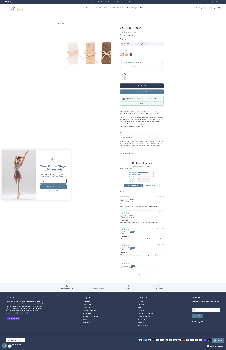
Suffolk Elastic (61, 23)
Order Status (87, 308)
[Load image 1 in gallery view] (89, 53)
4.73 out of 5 (146, 167)
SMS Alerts (141, 322)
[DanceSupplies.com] (14, 8)
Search (85, 320)
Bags (128, 8)
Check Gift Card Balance (145, 314)
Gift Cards (141, 311)
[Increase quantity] (133, 78)
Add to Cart (142, 86)
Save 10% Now (53, 187)
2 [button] (139, 274)
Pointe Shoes (103, 8)
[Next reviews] (162, 64)
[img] (124, 197)
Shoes (95, 8)
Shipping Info (87, 305)
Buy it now (142, 92)
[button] (124, 32)
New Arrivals (87, 8)
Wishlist (140, 308)
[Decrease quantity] (122, 78)
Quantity (123, 74)
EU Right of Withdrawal (90, 317)
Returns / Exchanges (89, 311)
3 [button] (142, 274)
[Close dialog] (68, 152)
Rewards (140, 302)
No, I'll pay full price (53, 190)
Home (54, 23)
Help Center (87, 322)
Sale (141, 8)
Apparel (112, 8)
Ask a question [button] (151, 185)
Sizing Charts (87, 314)
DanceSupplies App (144, 317)
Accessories (120, 8)
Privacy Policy (142, 320)
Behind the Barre (143, 325)
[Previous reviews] (122, 64)
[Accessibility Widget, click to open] (10, 346)
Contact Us (86, 302)
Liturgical (135, 8)
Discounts (141, 305)
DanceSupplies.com (16, 344)
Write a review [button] (133, 185)
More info (142, 103)
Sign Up (197, 315)
